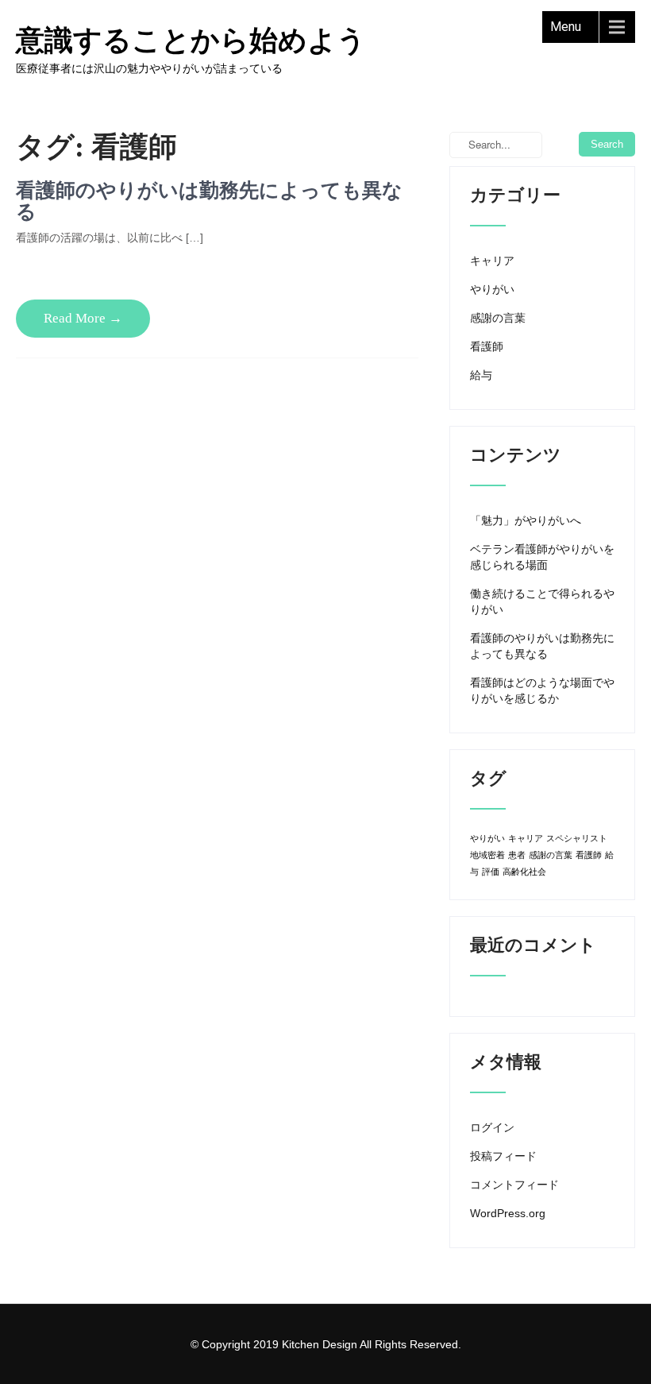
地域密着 (487, 855)
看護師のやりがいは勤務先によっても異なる (542, 646)
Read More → (83, 318)
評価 (490, 871)
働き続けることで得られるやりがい (542, 601)
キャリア (492, 260)
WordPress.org (507, 1213)
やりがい (492, 289)
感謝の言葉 (498, 317)
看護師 (486, 346)
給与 (481, 375)
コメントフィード (514, 1184)
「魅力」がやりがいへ (525, 520)
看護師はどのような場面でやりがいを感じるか (542, 690)
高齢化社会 (524, 871)
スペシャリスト (576, 838)
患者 (517, 855)
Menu (565, 26)
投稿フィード (503, 1156)
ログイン (492, 1127)
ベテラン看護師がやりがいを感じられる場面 (542, 557)
